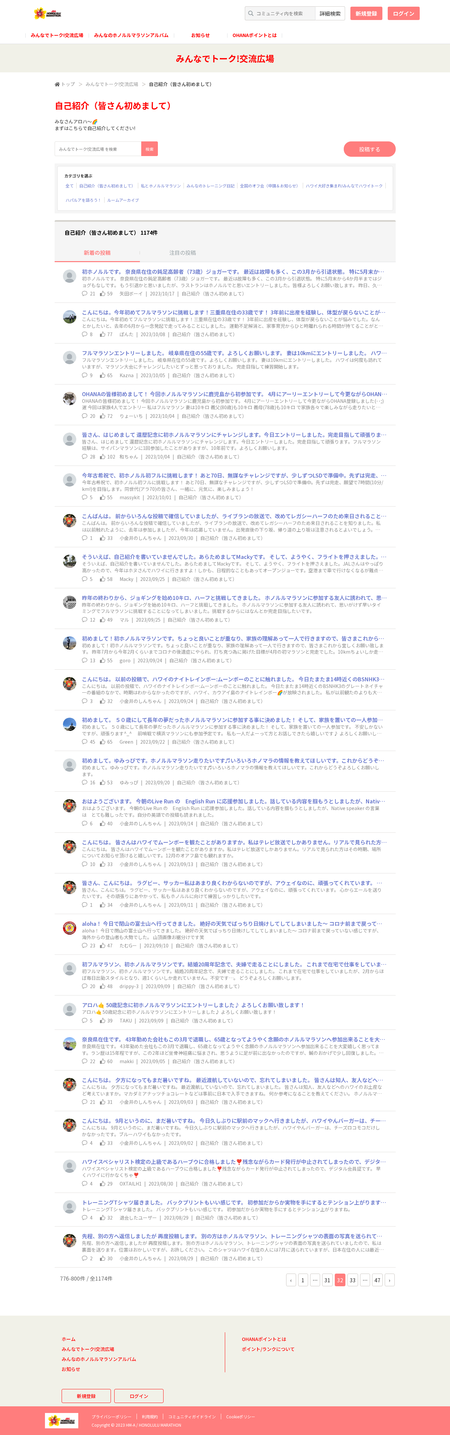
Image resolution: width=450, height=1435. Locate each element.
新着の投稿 (97, 252)
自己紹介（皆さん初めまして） (107, 185)
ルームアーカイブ (123, 200)
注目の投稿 (182, 252)
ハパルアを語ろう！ (84, 200)
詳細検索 (330, 13)
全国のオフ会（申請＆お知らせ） (270, 185)
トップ (68, 84)
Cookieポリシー (240, 1416)
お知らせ (200, 35)
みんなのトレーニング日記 (210, 185)
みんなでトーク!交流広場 (57, 35)
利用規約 (150, 1416)
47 (377, 1280)
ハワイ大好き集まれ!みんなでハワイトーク (344, 185)
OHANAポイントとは (254, 35)
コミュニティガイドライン (192, 1416)
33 (353, 1280)
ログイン (403, 13)
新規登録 (366, 13)
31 (327, 1280)
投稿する (369, 149)
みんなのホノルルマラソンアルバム (131, 35)
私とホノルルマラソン (161, 185)
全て (70, 185)
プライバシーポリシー (112, 1416)
